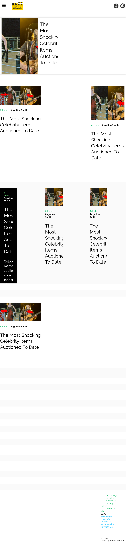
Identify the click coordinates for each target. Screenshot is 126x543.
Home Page (111, 495)
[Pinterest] (123, 6)
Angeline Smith (19, 110)
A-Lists (3, 110)
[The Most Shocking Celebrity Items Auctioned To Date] (20, 95)
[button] (112, 513)
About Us (110, 498)
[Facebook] (116, 6)
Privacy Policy (107, 504)
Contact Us (111, 501)
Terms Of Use (108, 509)
